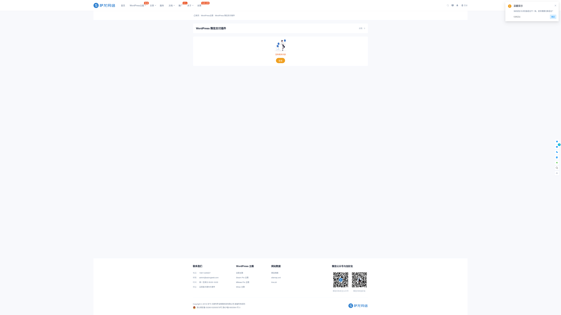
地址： (195, 287)
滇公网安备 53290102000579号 (209, 307)
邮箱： (195, 277)
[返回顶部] (557, 173)
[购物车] (557, 141)
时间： (195, 282)
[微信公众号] (557, 152)
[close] (555, 5)
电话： (195, 273)
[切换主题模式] (452, 5)
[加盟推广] (557, 162)
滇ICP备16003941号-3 (231, 307)
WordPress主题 (207, 15)
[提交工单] (557, 157)
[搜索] (448, 5)
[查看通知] (457, 5)
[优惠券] (557, 147)
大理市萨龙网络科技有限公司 (222, 304)
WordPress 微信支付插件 (225, 15)
